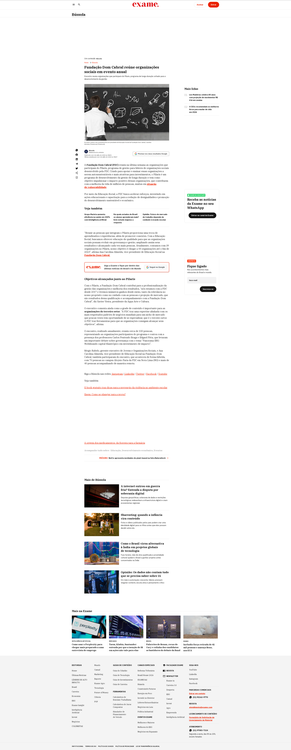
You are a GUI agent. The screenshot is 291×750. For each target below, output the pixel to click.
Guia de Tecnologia (121, 675)
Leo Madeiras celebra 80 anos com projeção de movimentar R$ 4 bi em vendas (203, 97)
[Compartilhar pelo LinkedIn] (76, 159)
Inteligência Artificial (77, 711)
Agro (168, 708)
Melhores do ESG (145, 727)
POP (96, 701)
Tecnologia (99, 688)
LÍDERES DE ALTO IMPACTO (79, 681)
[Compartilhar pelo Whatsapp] (76, 150)
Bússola (78, 14)
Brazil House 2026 (146, 675)
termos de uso (90, 746)
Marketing (98, 674)
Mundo (97, 665)
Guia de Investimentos (123, 680)
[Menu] (73, 5)
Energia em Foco (145, 693)
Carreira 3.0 (171, 685)
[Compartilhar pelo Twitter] (76, 168)
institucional (77, 746)
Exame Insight (78, 705)
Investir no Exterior (146, 698)
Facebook (193, 683)
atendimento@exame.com (200, 707)
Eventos (158, 450)
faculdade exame (174, 665)
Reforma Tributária (146, 671)
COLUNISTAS (77, 726)
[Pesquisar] (79, 5)
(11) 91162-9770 (200, 697)
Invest (74, 717)
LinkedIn (193, 674)
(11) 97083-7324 (200, 730)
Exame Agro (99, 683)
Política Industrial (145, 712)
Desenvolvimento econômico (137, 450)
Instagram (193, 679)
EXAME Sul (142, 680)
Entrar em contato (197, 693)
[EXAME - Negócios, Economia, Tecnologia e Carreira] (145, 5)
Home (86, 63)
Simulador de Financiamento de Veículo (119, 714)
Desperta (170, 690)
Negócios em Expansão (148, 732)
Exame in (170, 681)
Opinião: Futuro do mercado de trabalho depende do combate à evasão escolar (155, 217)
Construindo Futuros (147, 689)
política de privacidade (124, 746)
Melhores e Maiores (146, 722)
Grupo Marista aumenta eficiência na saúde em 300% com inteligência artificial (97, 217)
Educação (116, 450)
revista (170, 671)
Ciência (97, 697)
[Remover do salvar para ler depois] (76, 177)
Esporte (97, 679)
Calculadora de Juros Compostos (122, 705)
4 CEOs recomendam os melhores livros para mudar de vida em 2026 (204, 109)
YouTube (193, 670)
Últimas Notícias (79, 675)
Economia (76, 696)
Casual (97, 670)
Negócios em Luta (145, 707)
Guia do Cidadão (120, 671)
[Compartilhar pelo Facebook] (76, 154)
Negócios (76, 722)
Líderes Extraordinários (148, 702)
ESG (73, 701)
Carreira (75, 691)
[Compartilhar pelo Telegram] (76, 163)
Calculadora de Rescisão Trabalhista (122, 698)
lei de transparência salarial (148, 746)
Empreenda (171, 712)
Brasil (74, 687)
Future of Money (101, 692)
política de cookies (106, 746)
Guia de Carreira (120, 684)
